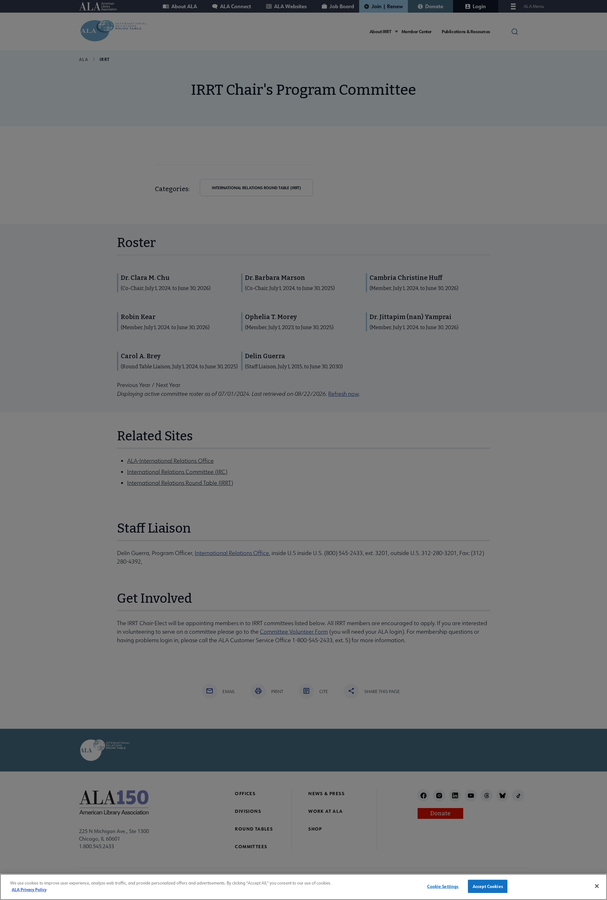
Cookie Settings (442, 886)
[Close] (597, 886)
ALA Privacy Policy (29, 889)
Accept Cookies (488, 886)
